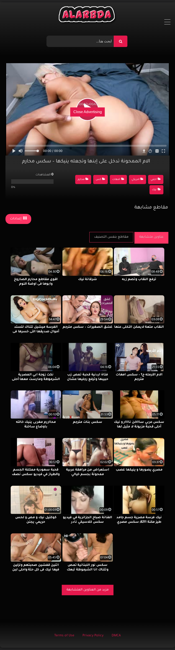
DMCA (116, 636)
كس (98, 179)
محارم (81, 179)
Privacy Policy (92, 636)
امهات (116, 179)
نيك (154, 189)
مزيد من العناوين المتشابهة (88, 590)
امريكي (135, 179)
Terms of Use (64, 636)
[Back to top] (160, 636)
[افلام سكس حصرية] (87, 15)
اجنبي (154, 179)
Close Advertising (87, 112)
